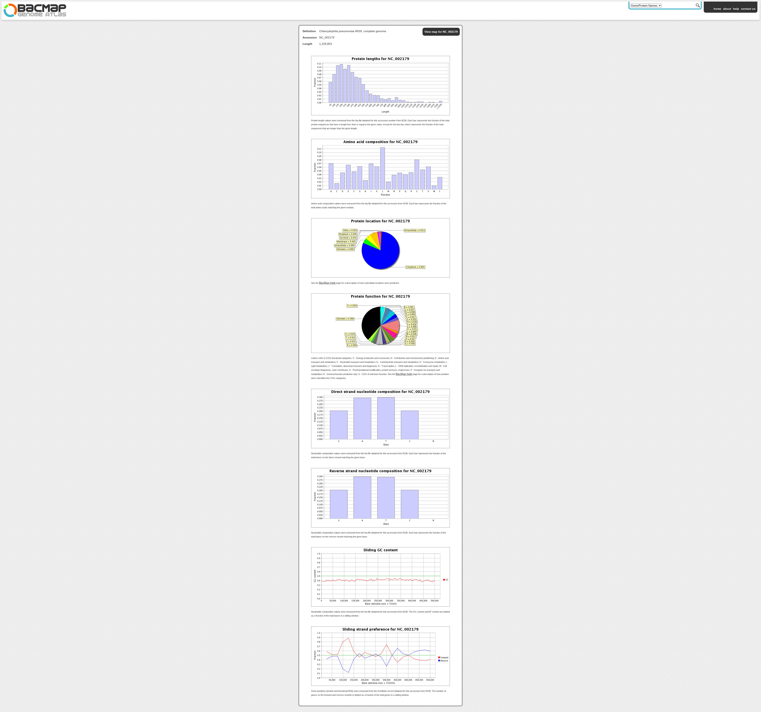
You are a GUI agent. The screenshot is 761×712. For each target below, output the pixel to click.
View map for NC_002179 (441, 31)
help (736, 8)
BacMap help (327, 282)
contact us (748, 8)
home (717, 8)
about (727, 8)
